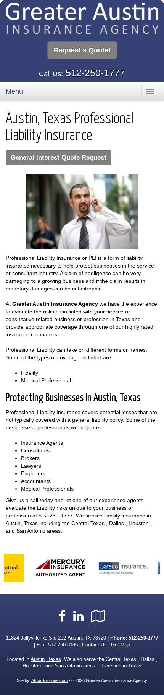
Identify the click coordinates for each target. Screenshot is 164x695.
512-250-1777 (95, 72)
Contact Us (94, 645)
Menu (14, 91)
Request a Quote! (82, 50)
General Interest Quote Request (58, 157)
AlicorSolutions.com (49, 680)
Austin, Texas (46, 659)
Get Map (120, 645)
